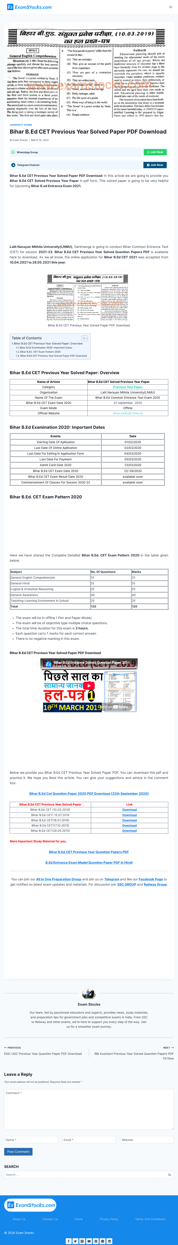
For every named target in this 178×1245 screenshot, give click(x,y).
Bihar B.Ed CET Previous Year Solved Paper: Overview (48, 343)
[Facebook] (69, 1241)
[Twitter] (75, 1241)
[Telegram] (103, 1241)
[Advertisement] (89, 218)
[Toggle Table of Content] (83, 338)
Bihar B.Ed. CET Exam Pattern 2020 (40, 351)
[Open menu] (170, 7)
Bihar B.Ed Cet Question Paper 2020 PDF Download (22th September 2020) (89, 794)
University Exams (21, 125)
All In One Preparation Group (58, 879)
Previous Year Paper (127, 387)
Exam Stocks (20, 140)
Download (129, 809)
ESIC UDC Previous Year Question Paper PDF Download (43, 1050)
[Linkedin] (109, 1241)
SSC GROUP (126, 884)
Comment (14, 1093)
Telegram (111, 879)
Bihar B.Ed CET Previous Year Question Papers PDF (89, 852)
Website (127, 1140)
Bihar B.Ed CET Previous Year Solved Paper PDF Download (53, 355)
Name (11, 1140)
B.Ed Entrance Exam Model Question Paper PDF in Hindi (89, 863)
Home (79, 1219)
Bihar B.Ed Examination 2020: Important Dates (46, 347)
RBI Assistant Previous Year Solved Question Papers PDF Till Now (134, 1053)
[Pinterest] (96, 1241)
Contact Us (50, 1219)
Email (69, 1140)
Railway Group (155, 884)
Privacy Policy (109, 1219)
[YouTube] (89, 1241)
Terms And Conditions (150, 1219)
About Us (19, 1219)
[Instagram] (82, 1241)
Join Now (157, 152)
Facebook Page (151, 879)
